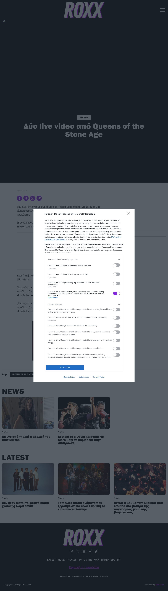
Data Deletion (69, 377)
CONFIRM (65, 368)
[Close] (129, 214)
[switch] (116, 265)
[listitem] (84, 259)
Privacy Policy (99, 377)
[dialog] (84, 295)
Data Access (84, 377)
